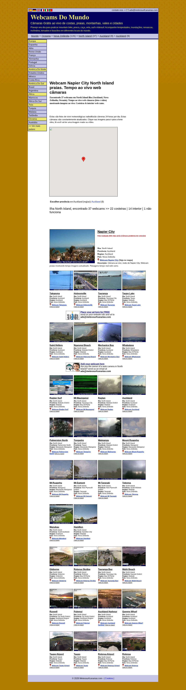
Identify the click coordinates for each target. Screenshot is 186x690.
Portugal (33, 62)
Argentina (33, 90)
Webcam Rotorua (131, 666)
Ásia (31, 105)
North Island (85, 36)
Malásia (32, 112)
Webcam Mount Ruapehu (134, 452)
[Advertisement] (103, 60)
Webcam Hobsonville (84, 305)
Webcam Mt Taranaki (108, 496)
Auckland (105, 36)
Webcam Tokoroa (131, 494)
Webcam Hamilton (83, 538)
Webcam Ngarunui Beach (86, 357)
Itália (31, 48)
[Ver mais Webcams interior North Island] (61, 437)
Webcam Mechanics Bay (110, 357)
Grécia (32, 66)
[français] (43, 11)
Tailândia (33, 115)
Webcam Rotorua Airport (110, 666)
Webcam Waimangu (108, 452)
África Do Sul (35, 101)
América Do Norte (37, 69)
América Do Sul (36, 83)
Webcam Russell (58, 623)
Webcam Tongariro (83, 452)
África (31, 94)
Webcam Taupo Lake (133, 305)
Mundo (35, 36)
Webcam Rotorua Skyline (86, 581)
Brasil (31, 87)
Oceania (46, 36)
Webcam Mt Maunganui (85, 409)
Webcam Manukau (59, 538)
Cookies (109, 678)
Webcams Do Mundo (60, 16)
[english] (39, 11)
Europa (32, 41)
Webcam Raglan (106, 409)
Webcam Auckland (132, 409)
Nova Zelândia (61, 36)
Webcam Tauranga (107, 305)
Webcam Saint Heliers (60, 357)
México (32, 76)
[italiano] (47, 11)
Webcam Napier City (109, 260)
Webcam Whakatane (133, 357)
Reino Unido (35, 52)
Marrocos (33, 98)
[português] (50, 11)
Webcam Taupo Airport (61, 666)
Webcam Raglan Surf (60, 409)
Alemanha (34, 59)
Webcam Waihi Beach (133, 581)
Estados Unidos (36, 73)
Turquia (32, 108)
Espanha (33, 45)
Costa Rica (34, 80)
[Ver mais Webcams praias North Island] (61, 290)
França (32, 55)
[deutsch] (35, 11)
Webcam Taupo (82, 666)
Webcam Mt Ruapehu (60, 494)
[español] (30, 11)
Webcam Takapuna (59, 305)
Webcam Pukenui (83, 623)
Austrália (33, 122)
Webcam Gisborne (59, 581)
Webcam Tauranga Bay (109, 581)
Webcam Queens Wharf (134, 623)
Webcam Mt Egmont (84, 496)
